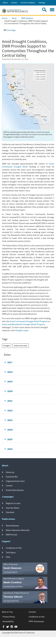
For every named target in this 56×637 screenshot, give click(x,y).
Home (4, 18)
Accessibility (8, 621)
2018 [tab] (10, 372)
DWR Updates (27, 18)
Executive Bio (12, 476)
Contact (14, 2)
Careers (9, 485)
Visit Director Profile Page (11, 601)
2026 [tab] (10, 449)
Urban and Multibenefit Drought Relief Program (23, 324)
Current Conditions (28, 2)
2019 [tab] (10, 381)
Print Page (11, 30)
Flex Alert (10, 512)
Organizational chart (15, 481)
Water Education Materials (18, 530)
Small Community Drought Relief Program (29, 321)
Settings (42, 2)
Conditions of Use (14, 548)
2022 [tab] (10, 410)
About (5, 2)
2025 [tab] (10, 439)
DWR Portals (11, 534)
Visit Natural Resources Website (13, 586)
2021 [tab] (10, 400)
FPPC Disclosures (36, 621)
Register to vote (13, 503)
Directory (10, 472)
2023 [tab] (10, 420)
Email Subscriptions (15, 490)
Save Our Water (12, 507)
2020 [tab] (10, 391)
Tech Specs (11, 552)
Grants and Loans (20, 345)
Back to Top (7, 612)
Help (8, 557)
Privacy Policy (9, 616)
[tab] (28, 362)
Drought (6, 345)
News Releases (12, 525)
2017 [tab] (10, 362)
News (14, 18)
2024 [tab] (10, 429)
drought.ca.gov (21, 330)
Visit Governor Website (10, 572)
